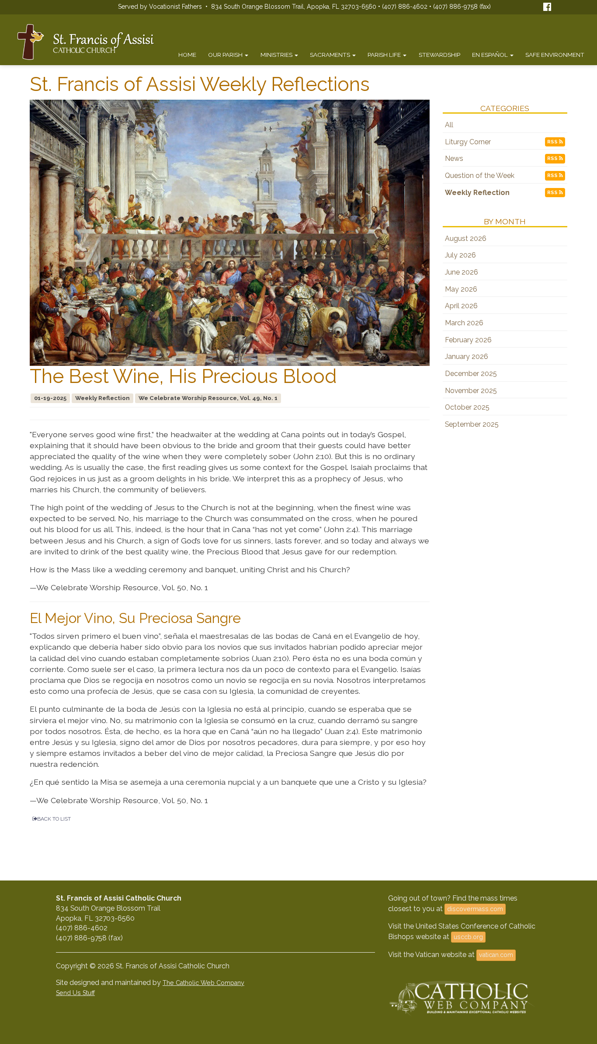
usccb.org (468, 936)
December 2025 (471, 373)
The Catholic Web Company (203, 982)
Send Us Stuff (75, 992)
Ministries (277, 54)
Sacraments (330, 54)
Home (187, 54)
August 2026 (465, 238)
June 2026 (461, 272)
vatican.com (496, 954)
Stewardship (439, 54)
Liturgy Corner (468, 142)
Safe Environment (554, 54)
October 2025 (467, 407)
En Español (490, 54)
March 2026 (464, 323)
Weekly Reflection (477, 192)
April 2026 (461, 306)
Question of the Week (479, 175)
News (454, 158)
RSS (553, 142)
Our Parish (226, 54)
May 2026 (461, 289)
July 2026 (460, 255)
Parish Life (385, 54)
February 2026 (468, 340)
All (449, 125)
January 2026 (466, 356)
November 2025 (471, 390)
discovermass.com (475, 908)
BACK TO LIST (54, 819)
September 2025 (472, 424)
